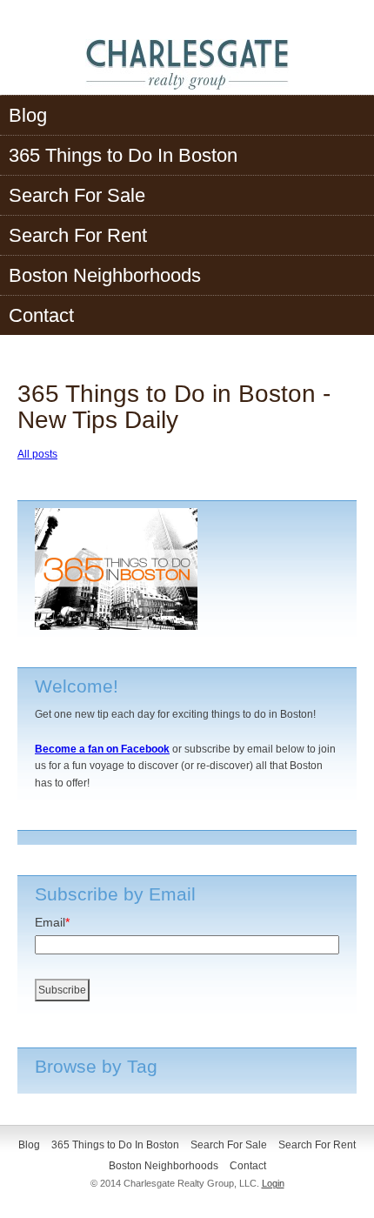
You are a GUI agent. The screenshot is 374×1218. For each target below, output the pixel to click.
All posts (37, 454)
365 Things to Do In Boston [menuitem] (123, 155)
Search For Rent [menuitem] (78, 235)
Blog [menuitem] (28, 115)
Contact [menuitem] (41, 315)
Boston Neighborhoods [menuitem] (105, 275)
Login (273, 1183)
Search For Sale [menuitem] (77, 195)
